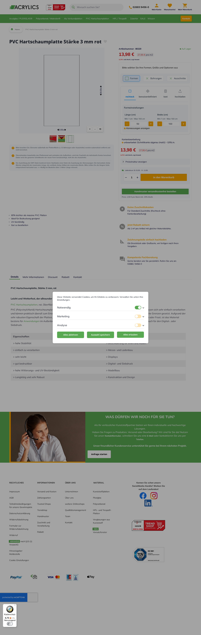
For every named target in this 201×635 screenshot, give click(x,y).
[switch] (138, 307)
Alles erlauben (130, 334)
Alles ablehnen (70, 334)
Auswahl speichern (100, 334)
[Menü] (15, 606)
